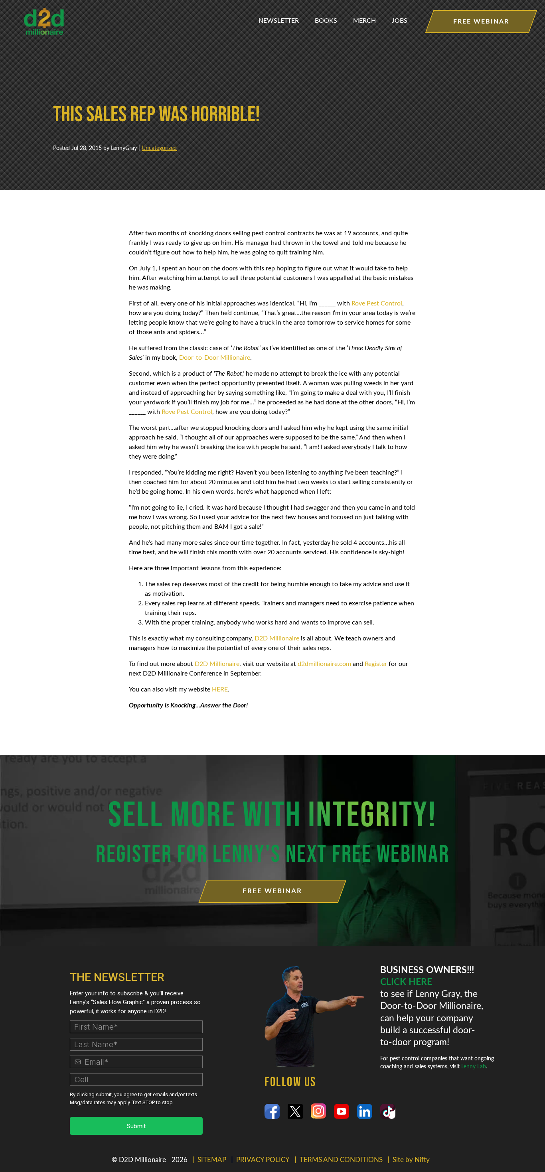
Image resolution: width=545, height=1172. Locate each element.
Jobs (399, 21)
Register (376, 664)
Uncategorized (159, 148)
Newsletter (279, 21)
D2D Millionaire (278, 638)
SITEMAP (211, 1159)
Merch (364, 21)
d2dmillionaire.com (324, 664)
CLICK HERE (406, 982)
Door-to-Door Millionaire (214, 358)
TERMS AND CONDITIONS (341, 1159)
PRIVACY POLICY (263, 1159)
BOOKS (326, 21)
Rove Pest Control (376, 303)
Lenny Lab (473, 1067)
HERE (220, 689)
